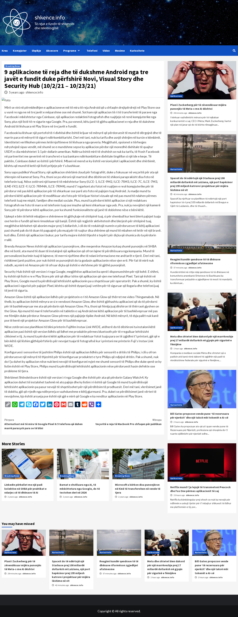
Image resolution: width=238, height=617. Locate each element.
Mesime (120, 50)
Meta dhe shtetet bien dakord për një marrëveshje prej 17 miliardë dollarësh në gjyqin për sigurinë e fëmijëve (201, 340)
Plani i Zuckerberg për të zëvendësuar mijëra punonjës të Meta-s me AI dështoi (22, 565)
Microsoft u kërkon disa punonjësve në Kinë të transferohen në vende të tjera (137, 488)
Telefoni (92, 50)
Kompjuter (19, 50)
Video (106, 50)
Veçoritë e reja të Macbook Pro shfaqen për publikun (128, 422)
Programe (69, 50)
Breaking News (12, 66)
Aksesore (52, 50)
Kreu (5, 50)
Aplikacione (176, 96)
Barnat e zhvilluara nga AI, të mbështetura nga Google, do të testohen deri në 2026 (80, 488)
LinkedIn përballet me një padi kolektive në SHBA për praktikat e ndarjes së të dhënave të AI (25, 488)
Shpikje (36, 50)
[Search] (234, 50)
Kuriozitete (137, 50)
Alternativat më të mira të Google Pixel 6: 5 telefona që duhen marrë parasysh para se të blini (43, 424)
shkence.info (34, 92)
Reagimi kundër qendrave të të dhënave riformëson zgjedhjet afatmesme (118, 565)
